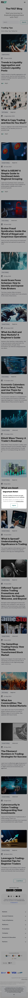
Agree (14, 505)
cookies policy (20, 501)
